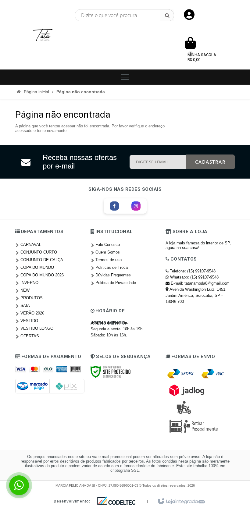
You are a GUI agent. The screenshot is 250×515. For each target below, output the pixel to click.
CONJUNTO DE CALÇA (41, 260)
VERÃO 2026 (32, 313)
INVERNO (29, 282)
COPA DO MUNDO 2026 (42, 275)
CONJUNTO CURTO (38, 252)
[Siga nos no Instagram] (136, 206)
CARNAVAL (30, 244)
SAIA (25, 305)
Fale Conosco (107, 244)
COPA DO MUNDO (37, 267)
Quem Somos (107, 252)
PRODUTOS (31, 298)
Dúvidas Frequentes (113, 275)
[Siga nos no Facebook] (114, 206)
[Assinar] (210, 161)
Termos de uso (108, 260)
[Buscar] (167, 15)
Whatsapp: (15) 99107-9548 (194, 277)
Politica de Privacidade (115, 282)
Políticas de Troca (111, 267)
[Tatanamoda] (42, 34)
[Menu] (125, 77)
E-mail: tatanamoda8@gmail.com (200, 283)
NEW (25, 290)
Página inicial (36, 91)
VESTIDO (29, 320)
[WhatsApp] (19, 485)
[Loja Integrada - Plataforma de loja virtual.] (181, 501)
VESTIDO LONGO (36, 328)
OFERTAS (29, 336)
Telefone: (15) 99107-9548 (192, 271)
